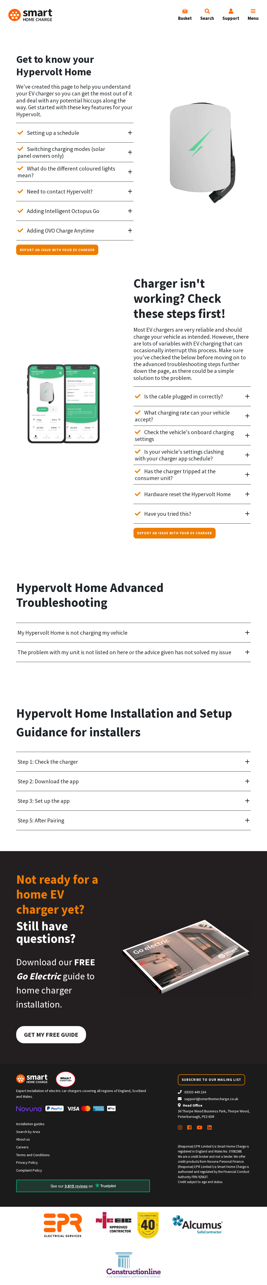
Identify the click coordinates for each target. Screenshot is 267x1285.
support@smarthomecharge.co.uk (211, 1098)
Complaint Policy (29, 1170)
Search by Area (28, 1131)
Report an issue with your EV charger (57, 250)
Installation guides (30, 1124)
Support (230, 18)
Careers (22, 1147)
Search (207, 18)
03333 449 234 (195, 1092)
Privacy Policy (27, 1162)
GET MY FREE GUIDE (51, 1035)
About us (23, 1139)
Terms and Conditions (33, 1155)
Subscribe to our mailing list (211, 1079)
